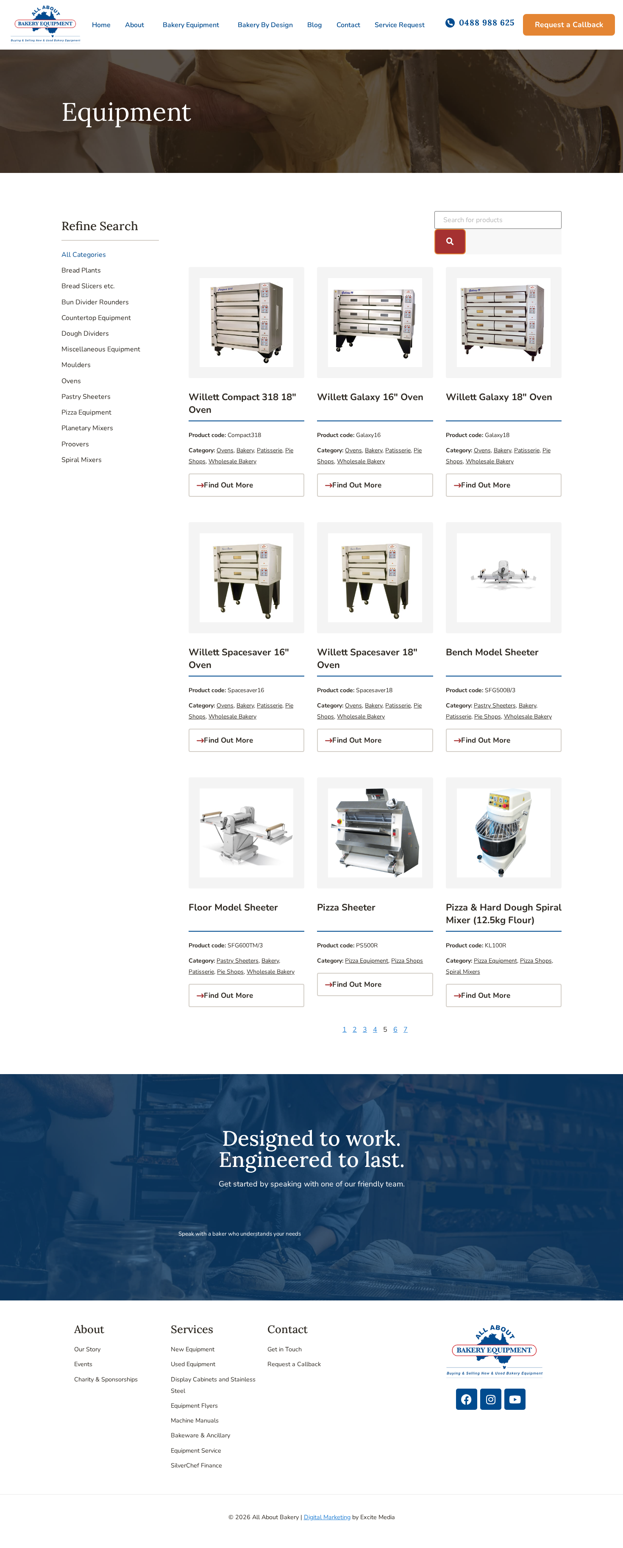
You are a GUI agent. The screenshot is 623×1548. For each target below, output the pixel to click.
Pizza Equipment (86, 412)
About (134, 25)
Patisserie (269, 450)
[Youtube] (515, 1399)
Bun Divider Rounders (95, 302)
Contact (348, 25)
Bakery (245, 450)
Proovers (75, 444)
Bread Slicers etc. (88, 286)
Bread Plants (81, 270)
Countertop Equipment (96, 318)
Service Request (400, 25)
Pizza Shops (407, 961)
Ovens (71, 381)
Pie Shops (487, 717)
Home (101, 25)
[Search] (450, 241)
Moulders (76, 365)
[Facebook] (466, 1399)
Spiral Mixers (81, 460)
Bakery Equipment (191, 25)
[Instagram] (490, 1399)
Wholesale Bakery (232, 461)
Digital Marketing (327, 1517)
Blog (314, 25)
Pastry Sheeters (86, 396)
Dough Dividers (85, 333)
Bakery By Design (265, 25)
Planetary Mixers (87, 428)
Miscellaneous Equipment (100, 349)
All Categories (83, 254)
